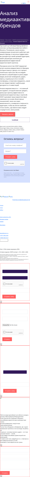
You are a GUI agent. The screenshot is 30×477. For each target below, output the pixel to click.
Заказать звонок (7, 114)
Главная (2, 40)
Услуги (1, 205)
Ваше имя (3, 447)
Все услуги (8, 40)
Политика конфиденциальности (21, 200)
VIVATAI (1, 221)
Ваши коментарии (5, 459)
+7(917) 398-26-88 (4, 235)
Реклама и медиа (4, 219)
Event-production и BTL (5, 217)
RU (23, 3)
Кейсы (1, 210)
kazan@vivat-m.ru (4, 233)
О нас (1, 207)
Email (2, 453)
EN (25, 3)
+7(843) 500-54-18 (4, 237)
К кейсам (15, 120)
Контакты (2, 225)
